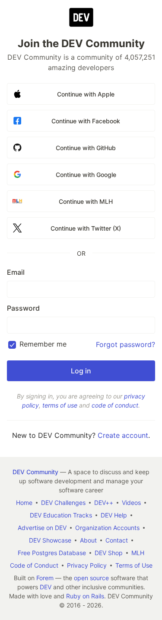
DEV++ (103, 502)
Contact (116, 540)
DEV (45, 587)
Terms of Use (133, 565)
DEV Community (35, 471)
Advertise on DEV (42, 527)
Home (24, 502)
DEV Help (114, 515)
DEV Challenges (63, 502)
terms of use (59, 405)
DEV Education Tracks (61, 515)
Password (23, 308)
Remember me (43, 344)
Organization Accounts (107, 527)
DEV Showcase (50, 540)
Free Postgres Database (52, 552)
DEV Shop (109, 552)
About (88, 540)
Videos (131, 502)
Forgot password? (125, 344)
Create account (123, 435)
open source (91, 577)
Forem (45, 577)
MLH (137, 552)
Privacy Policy (87, 565)
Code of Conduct (34, 565)
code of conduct (115, 405)
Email (16, 272)
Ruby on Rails (85, 596)
